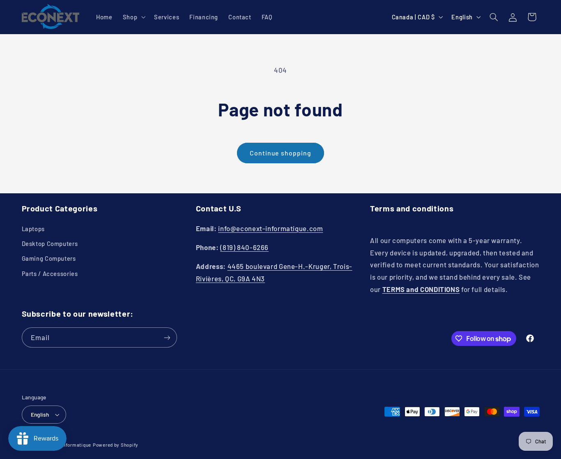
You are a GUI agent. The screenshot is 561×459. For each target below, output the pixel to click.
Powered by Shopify (115, 444)
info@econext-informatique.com (270, 228)
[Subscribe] (166, 337)
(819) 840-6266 (244, 247)
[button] (133, 17)
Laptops (33, 228)
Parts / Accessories (50, 273)
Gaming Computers (49, 258)
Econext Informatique (66, 444)
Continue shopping (280, 153)
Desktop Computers (50, 243)
